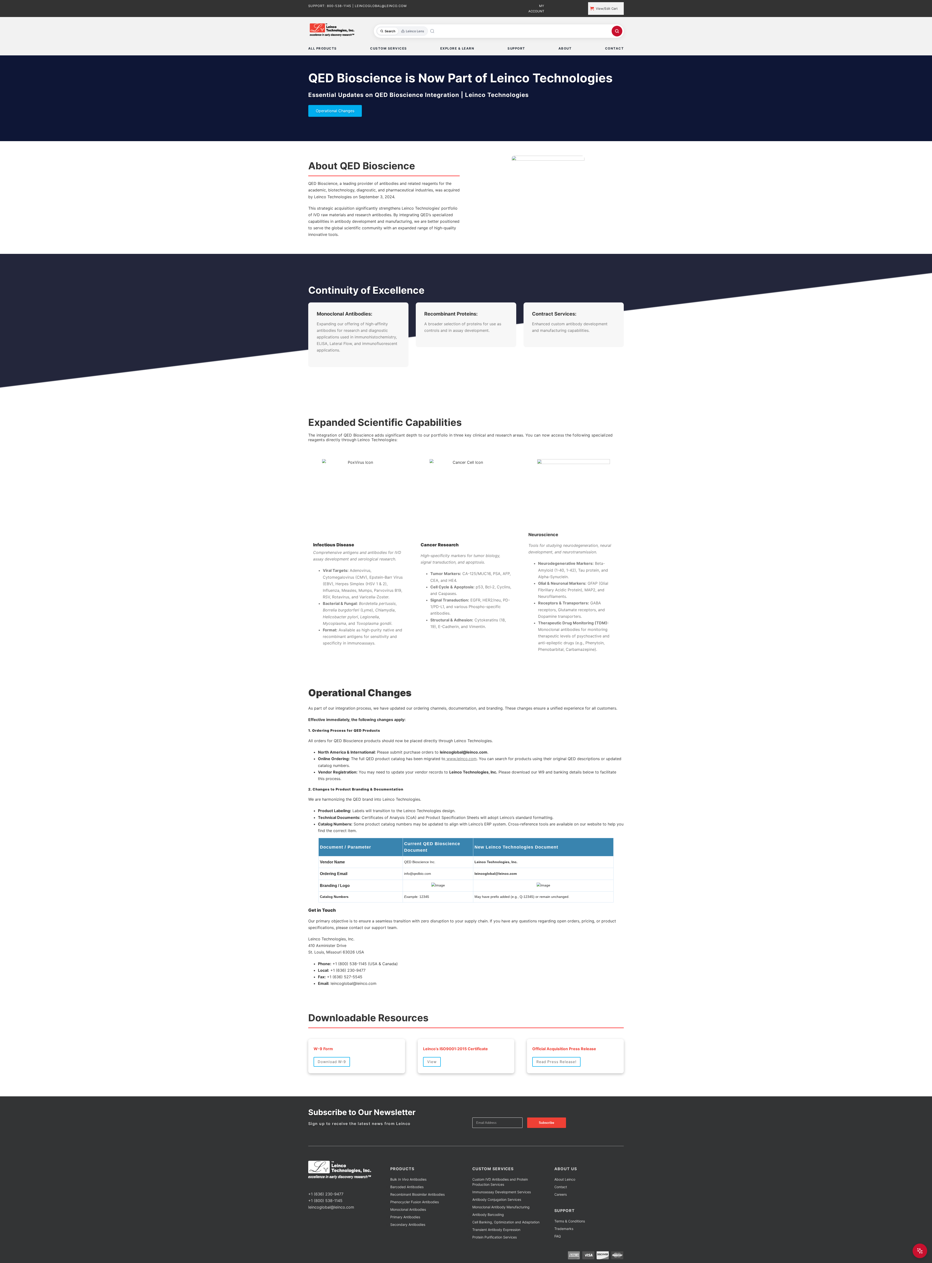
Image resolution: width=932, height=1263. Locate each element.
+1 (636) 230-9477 (325, 1194)
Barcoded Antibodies (407, 1187)
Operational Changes (335, 110)
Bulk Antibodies (408, 1179)
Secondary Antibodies (407, 1224)
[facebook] (309, 1185)
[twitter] (317, 1185)
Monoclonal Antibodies (408, 1209)
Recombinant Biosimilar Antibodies (417, 1194)
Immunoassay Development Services (501, 1192)
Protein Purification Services (494, 1237)
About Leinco (564, 1179)
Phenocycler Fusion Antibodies (414, 1202)
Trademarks (563, 1229)
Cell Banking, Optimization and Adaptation (506, 1222)
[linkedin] (325, 1185)
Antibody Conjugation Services (496, 1199)
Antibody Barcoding (488, 1214)
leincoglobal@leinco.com (331, 1207)
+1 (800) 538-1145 (325, 1200)
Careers (560, 1194)
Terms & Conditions (569, 1221)
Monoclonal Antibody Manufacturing (501, 1207)
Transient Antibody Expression (496, 1230)
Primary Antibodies (405, 1217)
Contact (560, 1187)
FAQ (557, 1236)
